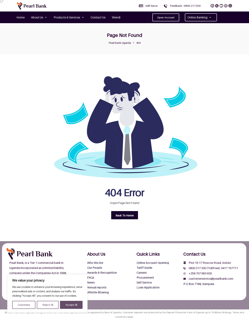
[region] (47, 293)
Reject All (47, 304)
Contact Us (98, 17)
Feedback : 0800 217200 (185, 5)
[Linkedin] (226, 6)
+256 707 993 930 (200, 273)
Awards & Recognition (102, 272)
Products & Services (67, 17)
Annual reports (96, 287)
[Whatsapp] (230, 6)
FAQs (90, 277)
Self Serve (151, 5)
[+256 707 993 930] (184, 273)
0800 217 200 (197, 268)
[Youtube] (221, 6)
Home (20, 17)
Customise (24, 304)
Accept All (71, 304)
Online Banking (197, 17)
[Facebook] (212, 6)
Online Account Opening (153, 263)
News (91, 282)
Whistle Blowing (98, 292)
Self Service (144, 282)
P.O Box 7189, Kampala (198, 284)
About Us (37, 17)
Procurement (145, 277)
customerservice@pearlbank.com (211, 278)
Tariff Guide (144, 267)
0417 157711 (229, 268)
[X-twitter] (217, 6)
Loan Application (148, 287)
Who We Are (95, 263)
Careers (142, 272)
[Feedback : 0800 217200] (165, 6)
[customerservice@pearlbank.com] (184, 278)
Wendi (116, 17)
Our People (94, 267)
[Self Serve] (141, 6)
